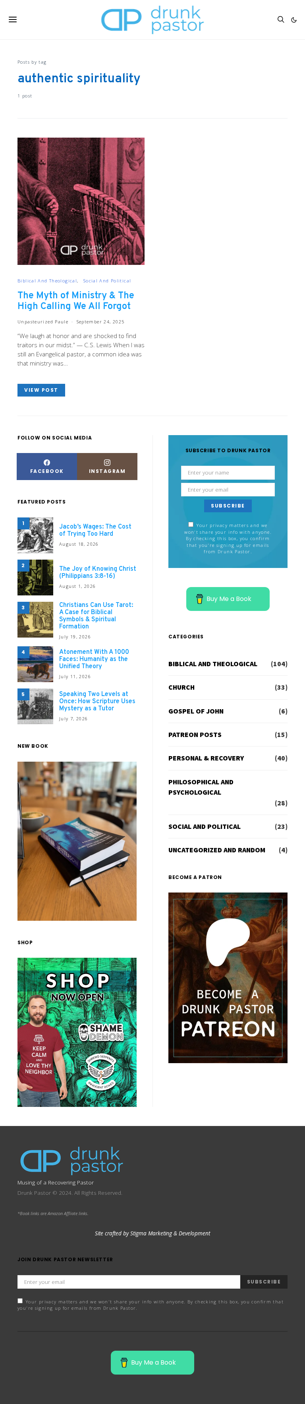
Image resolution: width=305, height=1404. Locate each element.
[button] (294, 20)
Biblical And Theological (47, 281)
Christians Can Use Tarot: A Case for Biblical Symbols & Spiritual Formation (96, 616)
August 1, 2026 (77, 586)
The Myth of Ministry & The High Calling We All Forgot (75, 301)
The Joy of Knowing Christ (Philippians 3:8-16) (97, 572)
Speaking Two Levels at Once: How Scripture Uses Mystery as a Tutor (97, 701)
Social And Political (107, 281)
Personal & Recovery (206, 758)
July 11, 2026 (75, 676)
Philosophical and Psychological (201, 787)
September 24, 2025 (101, 322)
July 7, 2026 (73, 718)
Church (181, 687)
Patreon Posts (195, 734)
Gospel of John (196, 711)
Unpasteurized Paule (42, 322)
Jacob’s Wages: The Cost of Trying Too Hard (95, 530)
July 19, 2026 (75, 637)
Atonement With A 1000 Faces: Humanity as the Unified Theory (94, 659)
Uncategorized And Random (216, 850)
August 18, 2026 (79, 544)
